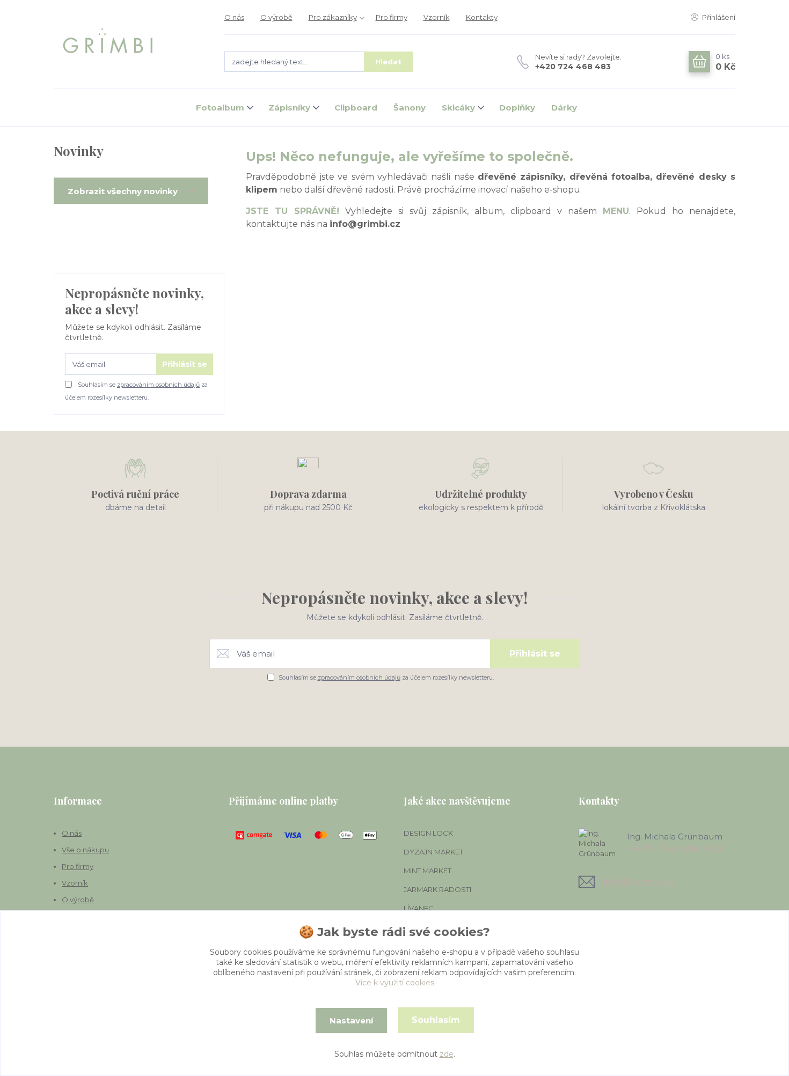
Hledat (388, 61)
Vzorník (436, 17)
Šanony (409, 107)
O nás (234, 17)
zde (447, 1054)
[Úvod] (128, 44)
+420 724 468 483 (573, 66)
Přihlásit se (184, 364)
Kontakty (482, 17)
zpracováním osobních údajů (158, 384)
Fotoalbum (220, 107)
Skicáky (458, 107)
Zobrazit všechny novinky (123, 191)
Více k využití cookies (394, 982)
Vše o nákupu (85, 849)
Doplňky (517, 107)
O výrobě (276, 17)
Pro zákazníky (333, 17)
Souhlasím (436, 1020)
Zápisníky (289, 107)
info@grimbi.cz (638, 881)
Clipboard (355, 107)
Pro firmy (391, 17)
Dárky (564, 107)
